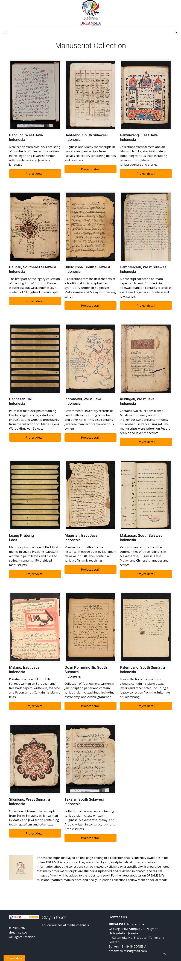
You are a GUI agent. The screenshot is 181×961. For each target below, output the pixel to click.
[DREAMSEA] (90, 13)
